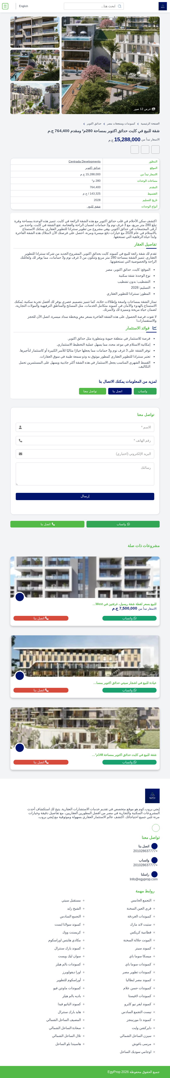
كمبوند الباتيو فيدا (69, 1004)
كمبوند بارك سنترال (67, 948)
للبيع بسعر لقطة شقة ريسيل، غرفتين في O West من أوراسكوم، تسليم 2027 (124, 604)
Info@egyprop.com (144, 879)
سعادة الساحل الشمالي (65, 1028)
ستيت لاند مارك (140, 924)
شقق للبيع (94, 206)
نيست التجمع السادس (136, 1012)
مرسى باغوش (141, 1044)
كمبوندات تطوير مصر (137, 972)
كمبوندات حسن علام (137, 988)
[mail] (135, 149)
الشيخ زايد (74, 908)
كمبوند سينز (143, 948)
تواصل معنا (90, 391)
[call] (145, 149)
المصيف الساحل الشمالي (63, 1020)
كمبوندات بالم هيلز (68, 964)
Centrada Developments (85, 161)
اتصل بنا (118, 391)
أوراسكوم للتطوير (69, 980)
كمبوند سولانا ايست (68, 924)
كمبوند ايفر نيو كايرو (137, 1004)
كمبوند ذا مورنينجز (139, 1020)
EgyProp (114, 1072)
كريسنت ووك (71, 932)
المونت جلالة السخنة (137, 940)
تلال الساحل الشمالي (66, 1036)
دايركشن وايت (141, 1028)
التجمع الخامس (141, 900)
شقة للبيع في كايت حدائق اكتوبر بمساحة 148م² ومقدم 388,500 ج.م (124, 754)
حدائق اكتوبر (93, 167)
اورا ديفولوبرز (71, 972)
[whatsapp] (155, 149)
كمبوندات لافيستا (139, 996)
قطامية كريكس (140, 932)
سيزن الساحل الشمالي (135, 1036)
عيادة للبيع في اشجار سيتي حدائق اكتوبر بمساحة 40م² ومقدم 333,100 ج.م (124, 683)
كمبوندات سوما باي (138, 964)
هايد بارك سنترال (69, 1012)
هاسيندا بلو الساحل (68, 1044)
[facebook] (12, 6)
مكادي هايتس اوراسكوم (64, 940)
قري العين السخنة (139, 908)
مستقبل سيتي (71, 900)
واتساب (143, 391)
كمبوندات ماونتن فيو (67, 988)
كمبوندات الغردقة (139, 916)
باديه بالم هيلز (71, 996)
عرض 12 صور (142, 109)
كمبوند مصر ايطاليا (138, 980)
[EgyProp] (163, 6)
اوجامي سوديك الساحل (135, 1052)
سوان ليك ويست (69, 956)
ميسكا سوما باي (140, 956)
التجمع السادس (70, 916)
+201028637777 (145, 851)
